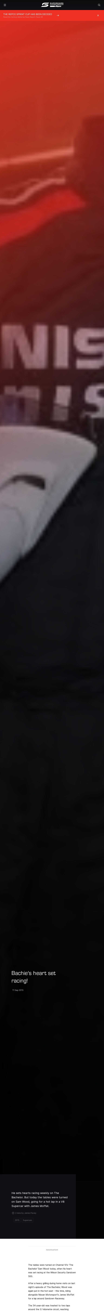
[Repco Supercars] (52, 5)
